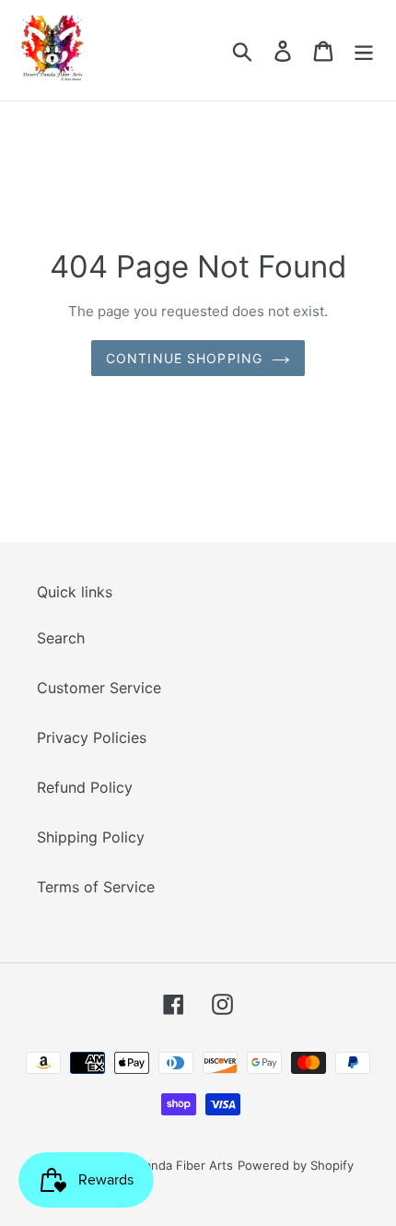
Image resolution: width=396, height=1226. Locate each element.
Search (61, 638)
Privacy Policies (91, 737)
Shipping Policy (91, 837)
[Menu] (364, 50)
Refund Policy (85, 787)
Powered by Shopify (296, 1165)
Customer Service (99, 687)
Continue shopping (184, 358)
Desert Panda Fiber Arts (164, 1165)
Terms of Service (96, 887)
